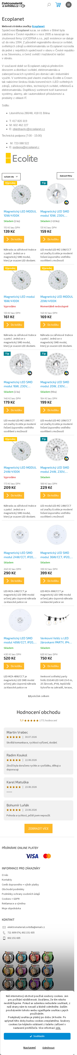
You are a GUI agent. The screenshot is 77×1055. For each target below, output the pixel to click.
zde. (58, 1028)
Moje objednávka (11, 908)
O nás (5, 875)
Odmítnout (48, 1048)
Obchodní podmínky (13, 889)
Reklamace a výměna (13, 903)
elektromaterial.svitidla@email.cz (26, 927)
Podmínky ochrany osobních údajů (21, 894)
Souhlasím (38, 1036)
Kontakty (7, 880)
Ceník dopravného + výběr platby (20, 885)
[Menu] (68, 4)
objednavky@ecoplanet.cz (29, 129)
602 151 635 (13, 938)
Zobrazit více (38, 828)
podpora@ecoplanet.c (26, 147)
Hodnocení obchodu (38, 712)
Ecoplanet (38, 26)
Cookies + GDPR (11, 899)
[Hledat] (49, 4)
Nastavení (29, 1048)
